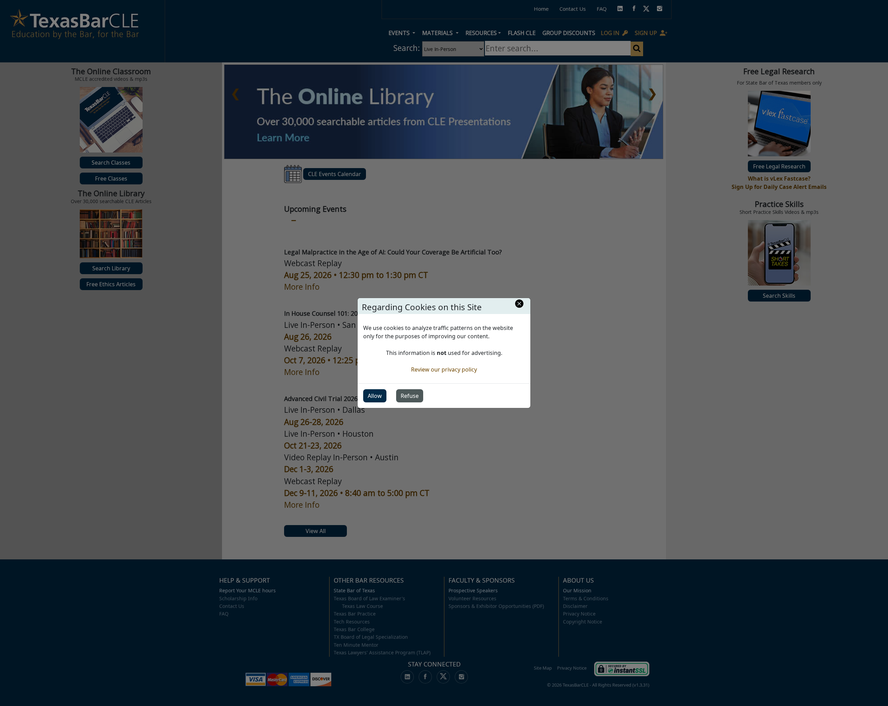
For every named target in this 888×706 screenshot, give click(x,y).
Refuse (410, 396)
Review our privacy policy (444, 369)
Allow (375, 396)
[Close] (519, 303)
